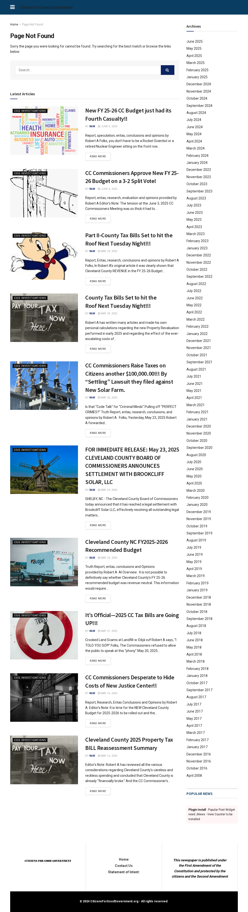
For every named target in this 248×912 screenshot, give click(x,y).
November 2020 (198, 433)
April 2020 (194, 483)
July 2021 (193, 376)
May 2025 (194, 48)
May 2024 (194, 134)
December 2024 (198, 84)
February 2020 (197, 498)
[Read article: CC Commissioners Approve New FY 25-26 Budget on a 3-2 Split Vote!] (44, 193)
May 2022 (194, 305)
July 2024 (193, 120)
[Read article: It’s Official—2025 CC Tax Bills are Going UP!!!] (44, 635)
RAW (92, 126)
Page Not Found (32, 24)
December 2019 (198, 512)
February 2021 (197, 412)
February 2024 (197, 156)
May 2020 (194, 476)
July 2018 (193, 633)
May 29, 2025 (108, 251)
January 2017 (197, 747)
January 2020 (197, 505)
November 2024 (198, 91)
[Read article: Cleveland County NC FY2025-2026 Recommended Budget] (44, 562)
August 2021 (196, 369)
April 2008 (194, 775)
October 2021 (196, 355)
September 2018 (199, 619)
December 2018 (198, 597)
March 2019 (195, 576)
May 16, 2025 (108, 693)
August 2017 (196, 697)
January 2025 (197, 77)
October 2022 (196, 269)
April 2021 (194, 398)
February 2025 (197, 70)
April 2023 (194, 227)
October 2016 (196, 768)
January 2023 (197, 248)
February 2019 (197, 583)
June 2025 (194, 41)
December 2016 (198, 754)
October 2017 (196, 683)
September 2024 (199, 106)
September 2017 (199, 690)
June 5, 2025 (108, 126)
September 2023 (199, 191)
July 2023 (193, 205)
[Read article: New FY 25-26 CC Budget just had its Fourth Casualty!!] (44, 130)
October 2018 (196, 612)
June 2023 (194, 212)
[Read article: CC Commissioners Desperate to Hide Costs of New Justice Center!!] (44, 697)
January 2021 (197, 419)
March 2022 (195, 319)
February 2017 (197, 740)
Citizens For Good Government (46, 7)
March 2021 (195, 405)
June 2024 (194, 127)
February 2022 (197, 326)
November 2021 (198, 348)
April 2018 (194, 654)
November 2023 (198, 177)
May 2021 (194, 391)
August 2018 (196, 626)
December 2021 (198, 341)
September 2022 (199, 276)
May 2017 (194, 719)
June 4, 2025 (108, 188)
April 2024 (194, 141)
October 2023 (196, 184)
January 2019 (197, 590)
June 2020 (194, 469)
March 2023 (195, 234)
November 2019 (198, 519)
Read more (100, 156)
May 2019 (194, 562)
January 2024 (197, 163)
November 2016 (198, 761)
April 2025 (194, 56)
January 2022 (197, 334)
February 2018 (197, 669)
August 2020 (196, 455)
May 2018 (194, 647)
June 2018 (194, 640)
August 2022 (196, 284)
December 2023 (198, 170)
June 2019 (194, 554)
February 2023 (197, 241)
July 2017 (193, 704)
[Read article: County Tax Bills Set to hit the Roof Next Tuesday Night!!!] (44, 317)
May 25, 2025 (108, 397)
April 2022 (194, 312)
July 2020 (193, 462)
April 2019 (194, 569)
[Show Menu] (12, 7)
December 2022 (198, 255)
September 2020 (199, 448)
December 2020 (198, 426)
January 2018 (197, 676)
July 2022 (193, 291)
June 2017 (194, 711)
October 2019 (196, 526)
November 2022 (198, 262)
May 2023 (194, 220)
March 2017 (195, 733)
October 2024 (196, 98)
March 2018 (195, 661)
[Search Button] (167, 70)
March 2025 (195, 63)
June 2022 (194, 298)
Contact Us (124, 866)
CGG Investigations (30, 110)
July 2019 (193, 547)
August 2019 (196, 540)
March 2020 (195, 490)
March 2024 (195, 148)
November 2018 (198, 604)
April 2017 (194, 726)
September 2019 (199, 533)
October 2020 (196, 441)
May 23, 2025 (108, 490)
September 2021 (199, 362)
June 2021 (194, 384)
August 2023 (196, 198)
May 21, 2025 (108, 631)
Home (14, 24)
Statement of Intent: (124, 872)
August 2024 (196, 113)
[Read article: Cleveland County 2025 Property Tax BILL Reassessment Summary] (44, 760)
